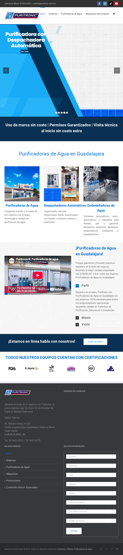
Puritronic (61, 549)
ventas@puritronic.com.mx (44, 4)
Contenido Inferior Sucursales (22, 487)
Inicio (9, 453)
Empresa (11, 460)
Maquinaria (12, 473)
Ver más (24, 51)
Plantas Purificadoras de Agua (79, 549)
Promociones (13, 480)
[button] (97, 285)
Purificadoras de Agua (17, 467)
